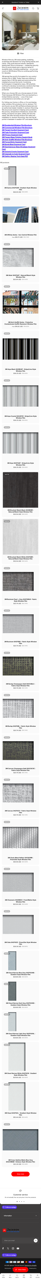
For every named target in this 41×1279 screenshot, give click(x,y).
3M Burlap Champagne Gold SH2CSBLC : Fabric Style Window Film (20, 685)
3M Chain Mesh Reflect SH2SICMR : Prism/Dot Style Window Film (20, 858)
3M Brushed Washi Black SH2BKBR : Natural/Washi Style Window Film (21, 511)
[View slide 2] (19, 1201)
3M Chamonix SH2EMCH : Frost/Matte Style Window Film (20, 901)
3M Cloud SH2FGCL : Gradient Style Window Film (20, 1114)
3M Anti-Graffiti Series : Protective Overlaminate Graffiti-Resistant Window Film (20, 323)
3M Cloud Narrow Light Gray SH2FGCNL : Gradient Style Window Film (20, 1034)
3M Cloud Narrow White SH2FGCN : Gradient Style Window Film (20, 1074)
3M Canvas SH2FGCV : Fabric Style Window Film (20, 812)
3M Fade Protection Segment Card (15, 132)
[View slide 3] (21, 1201)
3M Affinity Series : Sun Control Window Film (20, 235)
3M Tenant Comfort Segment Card (15, 130)
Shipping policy (32, 1268)
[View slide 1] (17, 1201)
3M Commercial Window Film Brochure (17, 128)
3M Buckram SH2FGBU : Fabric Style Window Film (20, 642)
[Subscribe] (36, 1240)
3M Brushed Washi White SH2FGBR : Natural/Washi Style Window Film (20, 558)
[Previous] (3, 2)
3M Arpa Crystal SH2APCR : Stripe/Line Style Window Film (20, 417)
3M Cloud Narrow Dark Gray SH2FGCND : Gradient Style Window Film (20, 1004)
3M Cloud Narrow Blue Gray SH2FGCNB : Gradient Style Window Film (20, 973)
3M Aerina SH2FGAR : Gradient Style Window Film (20, 189)
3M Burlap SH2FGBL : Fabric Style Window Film (20, 727)
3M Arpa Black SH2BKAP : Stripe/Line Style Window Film (20, 370)
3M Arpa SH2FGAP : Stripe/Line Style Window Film (20, 464)
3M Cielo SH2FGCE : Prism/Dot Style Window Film (20, 943)
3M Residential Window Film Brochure (17, 125)
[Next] (38, 2)
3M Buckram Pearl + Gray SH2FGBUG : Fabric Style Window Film (20, 600)
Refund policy (8, 1268)
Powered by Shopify (31, 1265)
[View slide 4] (24, 1201)
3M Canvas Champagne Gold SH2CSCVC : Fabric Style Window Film (20, 769)
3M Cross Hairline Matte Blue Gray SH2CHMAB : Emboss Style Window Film (20, 1161)
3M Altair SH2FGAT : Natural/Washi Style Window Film (20, 276)
